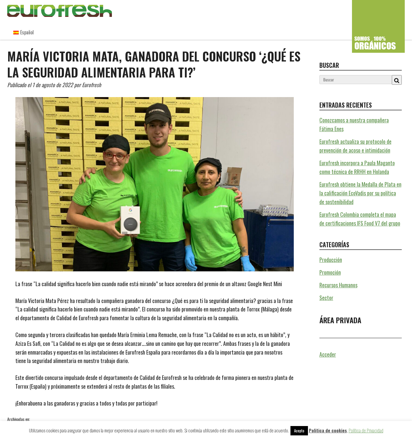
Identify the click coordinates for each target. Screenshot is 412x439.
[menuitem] (23, 32)
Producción (330, 260)
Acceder (327, 354)
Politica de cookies (328, 430)
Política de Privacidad (366, 430)
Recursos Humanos (46, 419)
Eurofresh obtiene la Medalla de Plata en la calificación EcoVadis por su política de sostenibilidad (360, 193)
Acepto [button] (299, 431)
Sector (326, 298)
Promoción (330, 272)
